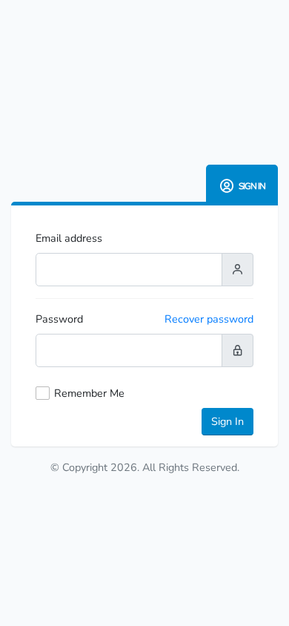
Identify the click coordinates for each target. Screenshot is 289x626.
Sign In (227, 421)
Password (59, 319)
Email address (69, 238)
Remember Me (89, 393)
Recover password (209, 319)
